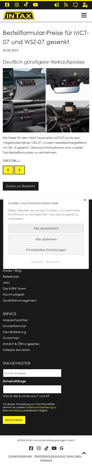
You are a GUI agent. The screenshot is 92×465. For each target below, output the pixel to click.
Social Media (74, 456)
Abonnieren (14, 420)
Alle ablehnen (46, 239)
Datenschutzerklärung (39, 407)
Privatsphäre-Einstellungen (46, 250)
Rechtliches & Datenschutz (50, 456)
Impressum (46, 460)
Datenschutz (53, 261)
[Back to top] (84, 453)
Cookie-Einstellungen (20, 456)
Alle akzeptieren (46, 228)
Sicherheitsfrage (15, 381)
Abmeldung (15, 410)
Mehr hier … (11, 160)
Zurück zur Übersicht (20, 186)
